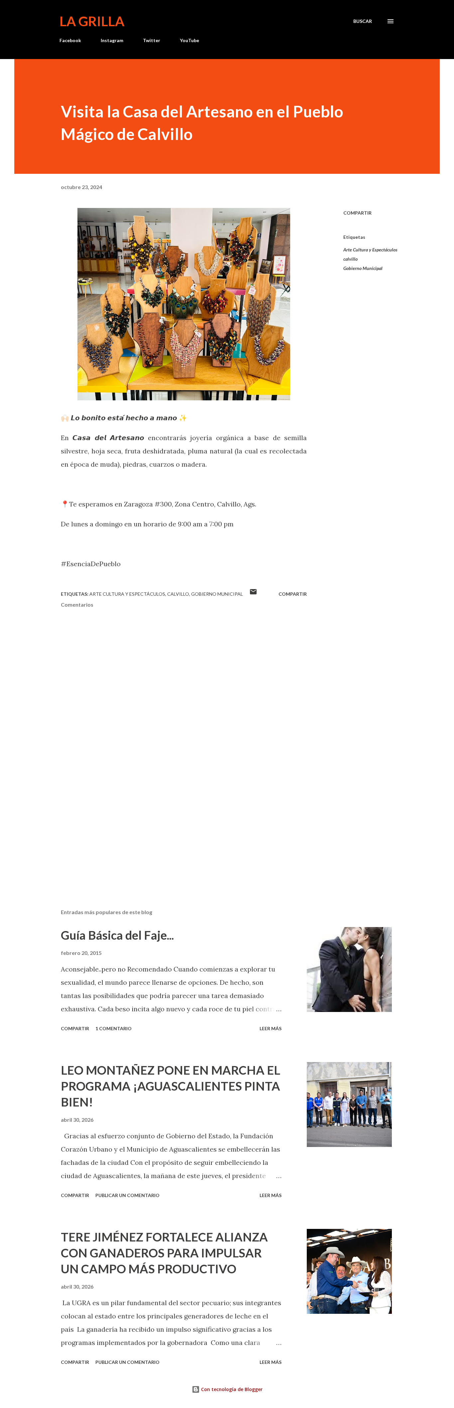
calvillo (350, 259)
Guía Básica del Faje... (117, 935)
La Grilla (91, 21)
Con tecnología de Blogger (231, 1389)
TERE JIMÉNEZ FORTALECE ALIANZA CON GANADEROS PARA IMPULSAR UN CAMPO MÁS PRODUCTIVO (164, 1253)
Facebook (70, 40)
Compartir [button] (357, 213)
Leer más (271, 1028)
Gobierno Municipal (363, 268)
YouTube (189, 40)
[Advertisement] (173, 826)
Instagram (112, 40)
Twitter (151, 40)
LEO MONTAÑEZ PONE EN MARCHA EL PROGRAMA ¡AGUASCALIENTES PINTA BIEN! (170, 1086)
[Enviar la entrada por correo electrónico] (253, 594)
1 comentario (113, 1028)
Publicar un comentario (127, 1195)
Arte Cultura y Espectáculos (370, 249)
